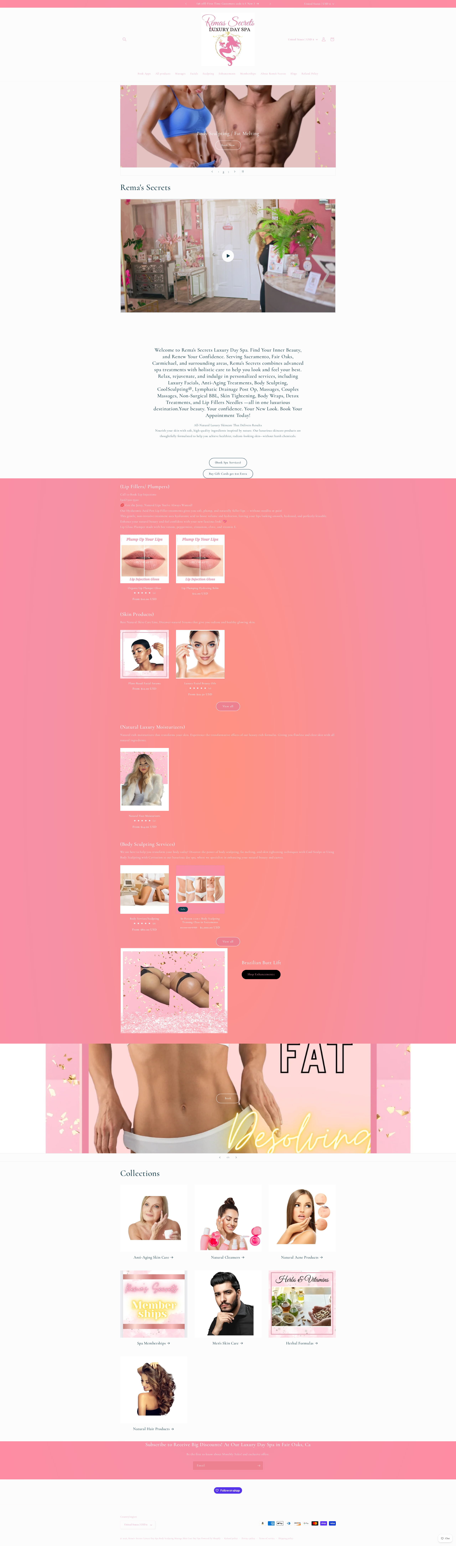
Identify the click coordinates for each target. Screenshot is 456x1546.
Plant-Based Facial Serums (144, 683)
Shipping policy (285, 1538)
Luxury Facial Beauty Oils (200, 683)
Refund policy (231, 1538)
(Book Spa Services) (228, 462)
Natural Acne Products (299, 1257)
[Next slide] (235, 171)
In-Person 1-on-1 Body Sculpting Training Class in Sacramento (200, 920)
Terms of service (267, 1538)
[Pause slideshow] (244, 171)
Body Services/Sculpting (144, 918)
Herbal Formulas (300, 1343)
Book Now (228, 145)
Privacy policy (248, 1538)
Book (228, 1098)
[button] (124, 39)
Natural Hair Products (151, 1429)
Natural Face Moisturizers (144, 815)
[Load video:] (228, 255)
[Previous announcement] (186, 3)
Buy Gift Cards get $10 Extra (228, 474)
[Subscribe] (259, 1465)
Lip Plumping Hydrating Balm (200, 588)
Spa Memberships (151, 1343)
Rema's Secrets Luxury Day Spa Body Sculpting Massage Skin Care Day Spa (164, 1538)
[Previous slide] (212, 171)
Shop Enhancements (261, 974)
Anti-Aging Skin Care (151, 1257)
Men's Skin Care (226, 1343)
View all (228, 706)
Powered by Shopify (211, 1538)
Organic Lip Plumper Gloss (144, 588)
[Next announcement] (270, 3)
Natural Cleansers (225, 1257)
